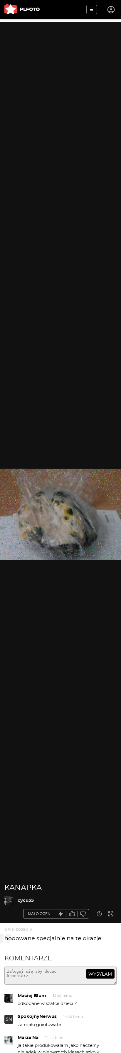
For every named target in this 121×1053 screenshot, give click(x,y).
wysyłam (100, 974)
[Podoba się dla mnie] (72, 913)
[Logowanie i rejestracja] (111, 9)
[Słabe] (83, 913)
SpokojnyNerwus (37, 1016)
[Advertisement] (60, 82)
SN (9, 1019)
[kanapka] (8, 900)
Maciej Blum (32, 995)
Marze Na (28, 1037)
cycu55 (26, 900)
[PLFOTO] (22, 9)
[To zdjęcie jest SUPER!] (61, 913)
